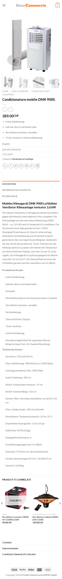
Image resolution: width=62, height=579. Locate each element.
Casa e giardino (19, 91)
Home (5, 91)
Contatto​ (7, 542)
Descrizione (9, 184)
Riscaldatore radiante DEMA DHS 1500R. (45, 518)
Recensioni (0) (9, 196)
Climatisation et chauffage (22, 159)
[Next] (54, 45)
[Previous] (7, 45)
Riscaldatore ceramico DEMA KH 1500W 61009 (15, 518)
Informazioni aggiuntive (16, 190)
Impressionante (10, 548)
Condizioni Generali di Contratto (19, 554)
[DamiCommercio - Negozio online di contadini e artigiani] (31, 5)
